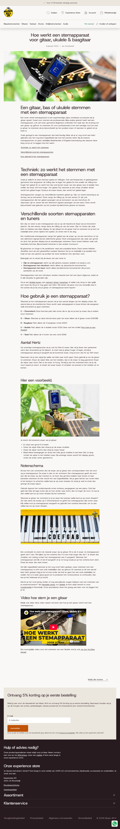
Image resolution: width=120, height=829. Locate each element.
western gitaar (52, 282)
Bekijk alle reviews (95, 679)
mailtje (39, 755)
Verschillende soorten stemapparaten (37, 152)
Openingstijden (10, 789)
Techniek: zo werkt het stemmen (35, 147)
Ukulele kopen (35, 282)
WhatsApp (22, 755)
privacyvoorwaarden (67, 733)
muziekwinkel (26, 587)
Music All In (110, 818)
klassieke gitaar (48, 584)
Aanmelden (15, 728)
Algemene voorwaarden (60, 818)
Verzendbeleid (85, 818)
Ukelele (62, 584)
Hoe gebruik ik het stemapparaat (35, 156)
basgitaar (64, 282)
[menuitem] (12, 24)
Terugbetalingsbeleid (14, 818)
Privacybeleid (36, 818)
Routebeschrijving (11, 785)
